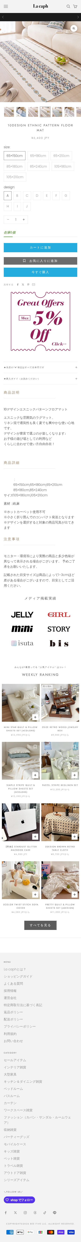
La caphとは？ (15, 969)
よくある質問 (13, 983)
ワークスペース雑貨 (18, 1110)
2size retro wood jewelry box (60, 729)
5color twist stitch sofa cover (20, 906)
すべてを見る (40, 925)
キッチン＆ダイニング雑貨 (23, 1081)
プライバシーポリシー (20, 1026)
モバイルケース (15, 1144)
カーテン (10, 1103)
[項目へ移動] (9, 112)
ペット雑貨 (12, 1158)
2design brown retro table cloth (60, 848)
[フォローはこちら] (6, 1213)
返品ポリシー (13, 1012)
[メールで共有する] (33, 284)
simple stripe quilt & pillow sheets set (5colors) (21, 789)
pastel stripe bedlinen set (60, 785)
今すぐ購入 (40, 272)
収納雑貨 (10, 1129)
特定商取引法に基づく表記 (23, 1005)
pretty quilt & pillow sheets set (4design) (60, 906)
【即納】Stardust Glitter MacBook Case (21, 848)
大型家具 (10, 1074)
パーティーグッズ (16, 1137)
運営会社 (10, 998)
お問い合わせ (13, 1041)
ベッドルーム (13, 1088)
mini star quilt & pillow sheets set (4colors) (21, 729)
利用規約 (10, 1034)
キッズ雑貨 (12, 1151)
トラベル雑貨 (13, 1165)
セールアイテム (15, 1060)
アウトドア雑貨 (15, 1173)
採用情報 (10, 990)
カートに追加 (40, 247)
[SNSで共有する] (17, 284)
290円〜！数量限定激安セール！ (40, 17)
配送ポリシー (13, 1019)
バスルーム (12, 1096)
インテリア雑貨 (15, 1067)
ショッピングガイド (18, 976)
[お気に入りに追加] (35, 688)
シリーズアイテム (16, 1180)
